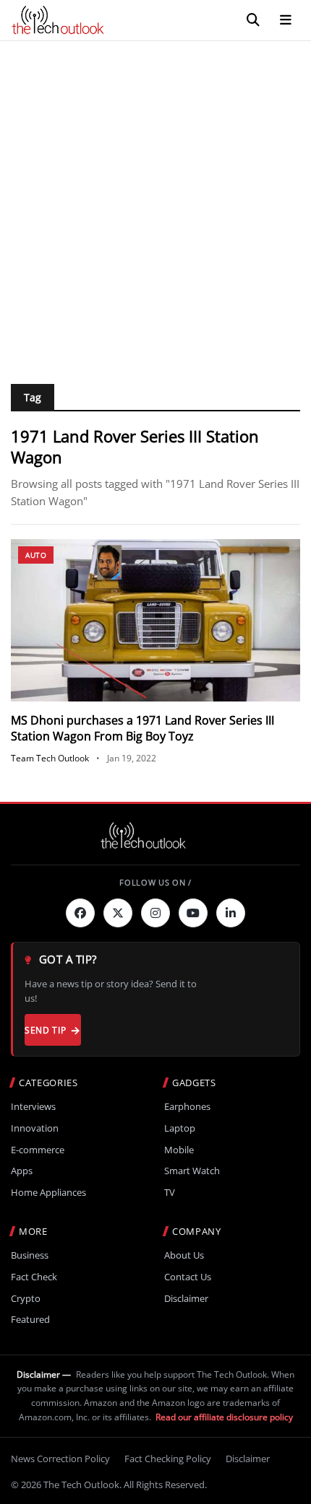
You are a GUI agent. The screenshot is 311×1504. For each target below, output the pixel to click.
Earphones (187, 1107)
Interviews (33, 1107)
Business (29, 1255)
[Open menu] (285, 20)
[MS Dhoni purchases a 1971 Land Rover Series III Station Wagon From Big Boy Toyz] (155, 620)
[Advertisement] (155, 203)
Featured (30, 1319)
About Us (184, 1255)
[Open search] (253, 20)
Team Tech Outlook (50, 758)
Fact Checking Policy (167, 1458)
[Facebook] (80, 913)
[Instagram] (155, 913)
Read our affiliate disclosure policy (224, 1417)
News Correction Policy (60, 1458)
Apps (22, 1171)
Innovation (35, 1128)
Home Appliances (48, 1192)
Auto (35, 555)
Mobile (179, 1150)
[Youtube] (193, 913)
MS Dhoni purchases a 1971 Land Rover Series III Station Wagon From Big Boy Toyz (142, 728)
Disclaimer (186, 1299)
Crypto (26, 1299)
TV (169, 1192)
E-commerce (37, 1150)
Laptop (179, 1128)
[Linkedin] (230, 913)
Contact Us (187, 1277)
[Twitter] (117, 913)
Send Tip (45, 1030)
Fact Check (34, 1277)
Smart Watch (192, 1171)
